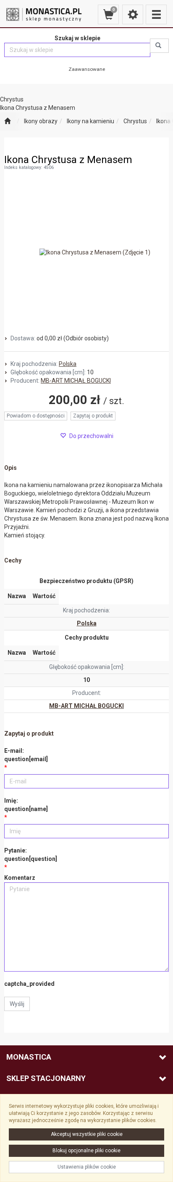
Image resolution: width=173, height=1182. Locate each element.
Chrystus (135, 121)
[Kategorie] (156, 14)
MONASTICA (28, 1056)
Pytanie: (30, 854)
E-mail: (26, 754)
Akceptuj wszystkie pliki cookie (87, 1134)
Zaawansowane (86, 69)
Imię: (26, 804)
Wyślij (17, 1004)
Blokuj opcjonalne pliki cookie (86, 1150)
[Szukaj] (159, 46)
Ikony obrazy (41, 121)
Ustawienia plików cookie (87, 1167)
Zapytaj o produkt (93, 416)
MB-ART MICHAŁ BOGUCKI (76, 380)
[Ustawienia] (132, 14)
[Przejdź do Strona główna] (7, 121)
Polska (67, 363)
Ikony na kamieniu (90, 121)
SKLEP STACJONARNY (46, 1078)
